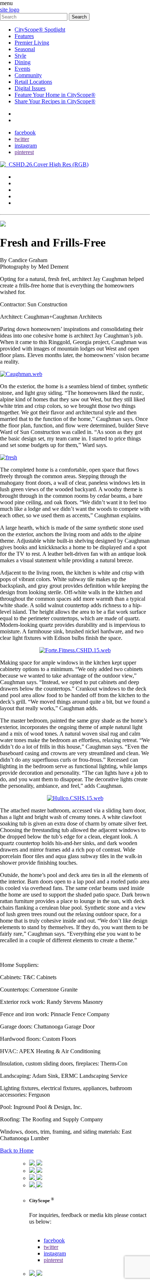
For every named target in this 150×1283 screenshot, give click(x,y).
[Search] (34, 16)
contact (23, 114)
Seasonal (25, 49)
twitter (22, 139)
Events (22, 69)
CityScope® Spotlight (40, 29)
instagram (26, 145)
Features (24, 36)
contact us (40, 1234)
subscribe (25, 120)
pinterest (24, 152)
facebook (25, 132)
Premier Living (32, 43)
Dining (23, 62)
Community (28, 75)
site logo (9, 10)
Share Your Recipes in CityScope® (55, 101)
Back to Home (16, 1150)
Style (20, 56)
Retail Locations (33, 82)
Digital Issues (30, 88)
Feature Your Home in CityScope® (55, 95)
